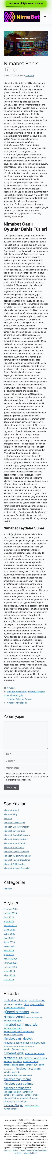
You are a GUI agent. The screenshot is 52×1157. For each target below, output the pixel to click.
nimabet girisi (16, 695)
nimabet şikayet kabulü (32, 1106)
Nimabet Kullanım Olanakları (17, 856)
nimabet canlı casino (13, 1034)
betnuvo (7, 1150)
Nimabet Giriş (10, 814)
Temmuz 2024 (11, 963)
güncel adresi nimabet (14, 1007)
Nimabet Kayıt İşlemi (17, 703)
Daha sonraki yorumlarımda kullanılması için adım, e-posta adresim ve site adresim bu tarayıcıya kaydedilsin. (27, 776)
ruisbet (27, 1153)
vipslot (15, 1150)
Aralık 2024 (9, 942)
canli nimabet (37, 1000)
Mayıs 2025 (9, 930)
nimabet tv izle (32, 1095)
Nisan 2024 (9, 975)
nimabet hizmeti (8, 1069)
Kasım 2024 (9, 946)
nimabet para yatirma (18, 1083)
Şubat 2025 (9, 934)
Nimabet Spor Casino (14, 847)
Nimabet (11, 688)
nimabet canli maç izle (21, 1024)
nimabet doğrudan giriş (26, 1046)
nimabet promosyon (17, 1088)
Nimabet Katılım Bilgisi (14, 822)
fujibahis (18, 1153)
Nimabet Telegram (12, 1092)
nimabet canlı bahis (13, 1028)
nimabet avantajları (13, 1020)
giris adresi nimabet (13, 1004)
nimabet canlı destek (18, 1038)
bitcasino (43, 1150)
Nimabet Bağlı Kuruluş (14, 864)
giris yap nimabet (34, 1004)
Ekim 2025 (9, 917)
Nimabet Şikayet (13, 1105)
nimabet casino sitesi (16, 1042)
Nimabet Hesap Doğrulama (17, 860)
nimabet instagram (28, 1068)
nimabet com (37, 1042)
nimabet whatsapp (29, 1098)
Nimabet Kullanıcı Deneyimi (17, 868)
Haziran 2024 (10, 967)
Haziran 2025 (10, 925)
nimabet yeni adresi (15, 1101)
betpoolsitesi (32, 1150)
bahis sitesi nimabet (15, 1000)
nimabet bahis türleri (17, 691)
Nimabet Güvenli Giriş (14, 831)
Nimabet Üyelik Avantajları (16, 827)
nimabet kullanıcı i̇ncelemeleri (18, 1075)
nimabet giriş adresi (35, 1058)
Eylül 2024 (9, 954)
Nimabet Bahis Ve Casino (19, 699)
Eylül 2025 (9, 921)
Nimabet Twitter (11, 1098)
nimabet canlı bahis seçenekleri (19, 1031)
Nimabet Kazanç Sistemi (15, 839)
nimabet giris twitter (35, 1053)
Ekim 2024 (9, 950)
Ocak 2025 (9, 938)
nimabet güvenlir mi (35, 1065)
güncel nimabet (16, 1012)
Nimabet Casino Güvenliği (16, 851)
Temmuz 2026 (11, 909)
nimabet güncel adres (14, 1065)
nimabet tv (27, 1092)
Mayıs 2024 (9, 971)
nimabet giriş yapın (13, 1061)
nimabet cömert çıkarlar (11, 1046)
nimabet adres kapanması (34, 1017)
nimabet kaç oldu (12, 1072)
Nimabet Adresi (11, 810)
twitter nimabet (11, 1109)
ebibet (34, 1153)
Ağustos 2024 (10, 959)
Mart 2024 (9, 979)
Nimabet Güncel (30, 1061)
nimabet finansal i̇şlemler (15, 1049)
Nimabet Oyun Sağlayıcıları (17, 835)
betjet (22, 1150)
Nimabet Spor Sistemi (14, 843)
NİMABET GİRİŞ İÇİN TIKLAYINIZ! (26, 3)
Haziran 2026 (10, 913)
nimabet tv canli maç (13, 1095)
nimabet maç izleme (17, 1079)
